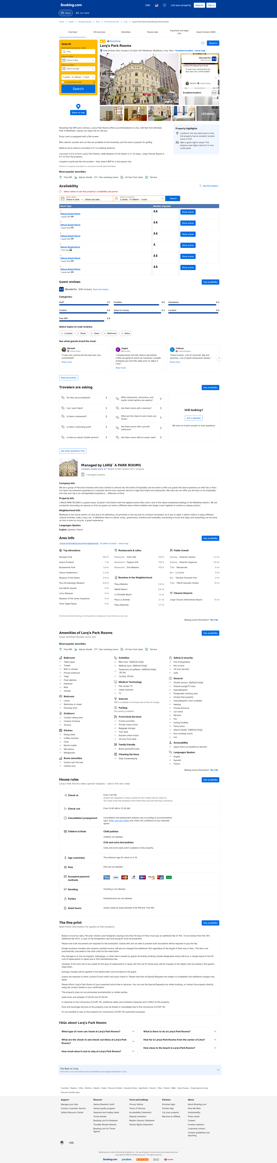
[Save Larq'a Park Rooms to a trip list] (202, 43)
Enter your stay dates (119, 820)
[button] (78, 77)
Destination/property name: (73, 48)
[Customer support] (164, 5)
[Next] (215, 77)
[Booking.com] (71, 5)
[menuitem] (66, 13)
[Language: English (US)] (156, 5)
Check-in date (67, 56)
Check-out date (67, 65)
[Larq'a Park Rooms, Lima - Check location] (101, 50)
